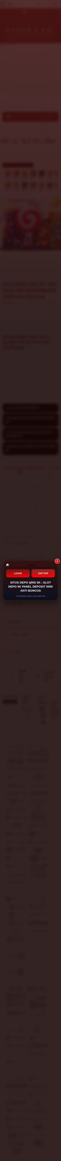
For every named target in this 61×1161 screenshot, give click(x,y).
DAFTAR (43, 573)
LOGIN (18, 573)
